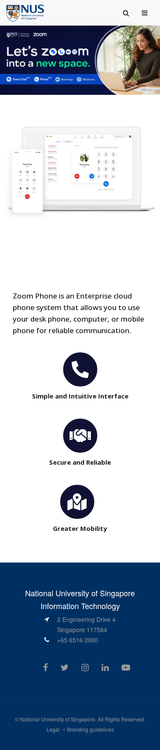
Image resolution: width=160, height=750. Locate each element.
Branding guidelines (90, 729)
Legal (53, 729)
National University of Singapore (57, 719)
